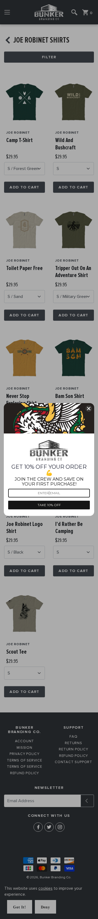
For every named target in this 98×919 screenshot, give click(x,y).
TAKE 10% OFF (49, 505)
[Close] (88, 408)
